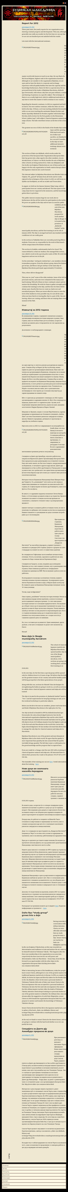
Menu (9, 1156)
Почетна (5, 1165)
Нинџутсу (6, 1172)
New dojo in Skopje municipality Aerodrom (34, 637)
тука (56, 906)
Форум (5, 1187)
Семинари (6, 1178)
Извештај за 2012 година (35, 310)
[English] (65, 3)
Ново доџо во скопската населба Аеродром (35, 769)
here (51, 762)
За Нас (5, 1168)
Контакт (5, 1181)
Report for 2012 (30, 23)
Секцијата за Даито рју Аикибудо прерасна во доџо (37, 1030)
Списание (6, 1184)
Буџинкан (6, 1175)
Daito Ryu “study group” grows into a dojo (35, 913)
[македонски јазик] (63, 3)
